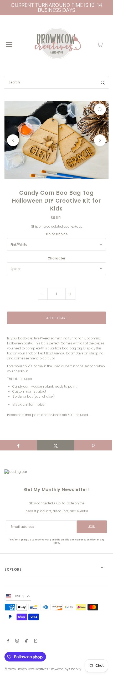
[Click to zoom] (100, 109)
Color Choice (57, 234)
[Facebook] (8, 641)
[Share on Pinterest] (93, 445)
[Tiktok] (26, 641)
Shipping (38, 226)
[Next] (100, 140)
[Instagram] (17, 641)
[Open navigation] (9, 44)
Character (56, 258)
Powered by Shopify (66, 669)
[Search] (102, 82)
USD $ (19, 596)
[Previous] (13, 140)
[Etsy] (35, 641)
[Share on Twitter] (55, 445)
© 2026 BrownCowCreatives (26, 669)
